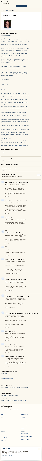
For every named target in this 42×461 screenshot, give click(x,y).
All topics (2, 414)
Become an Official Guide (25, 425)
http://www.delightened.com (20, 400)
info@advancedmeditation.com (7, 378)
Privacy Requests (4, 445)
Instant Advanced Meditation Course (18, 145)
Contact (22, 428)
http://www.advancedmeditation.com (20, 389)
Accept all (8, 458)
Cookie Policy (3, 440)
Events (22, 423)
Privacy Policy (3, 434)
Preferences (34, 458)
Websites (23, 417)
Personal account (24, 433)
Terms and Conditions (5, 437)
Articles (2, 423)
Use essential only (21, 458)
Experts (6, 10)
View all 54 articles (32, 174)
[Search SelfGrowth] (5, 6)
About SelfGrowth (24, 414)
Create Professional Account (26, 436)
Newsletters (23, 420)
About (2, 5)
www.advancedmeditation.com (7, 376)
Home (3, 10)
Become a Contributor (25, 439)
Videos (2, 425)
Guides (2, 420)
